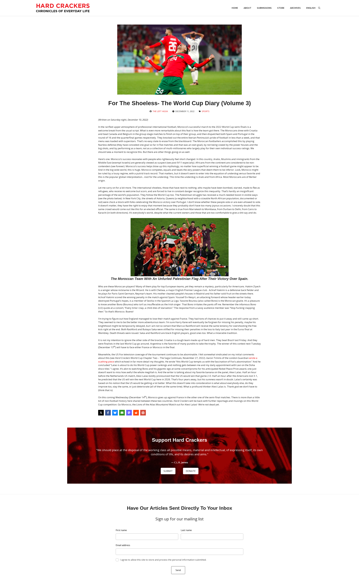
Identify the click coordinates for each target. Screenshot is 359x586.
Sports (205, 111)
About (247, 8)
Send (178, 570)
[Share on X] (101, 412)
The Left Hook (160, 111)
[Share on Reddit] (136, 412)
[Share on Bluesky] (115, 412)
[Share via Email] (122, 412)
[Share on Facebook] (108, 412)
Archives (295, 8)
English (310, 8)
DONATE (191, 471)
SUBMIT (168, 471)
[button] (319, 8)
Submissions (264, 8)
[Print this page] (143, 412)
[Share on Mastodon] (129, 412)
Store (280, 8)
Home (235, 8)
